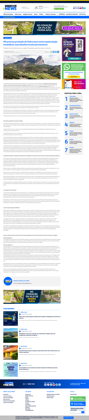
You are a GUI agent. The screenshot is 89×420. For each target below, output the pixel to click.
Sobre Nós (5, 394)
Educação (27, 409)
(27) (30, 384)
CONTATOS (82, 14)
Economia (27, 404)
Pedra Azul (18, 14)
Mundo (27, 403)
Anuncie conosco (7, 396)
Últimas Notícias (8, 14)
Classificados (73, 394)
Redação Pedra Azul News (53, 394)
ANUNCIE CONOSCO (72, 14)
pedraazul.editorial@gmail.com (24, 283)
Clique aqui (59, 8)
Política (27, 400)
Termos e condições (8, 402)
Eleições (27, 407)
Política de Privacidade (37, 417)
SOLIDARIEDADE (29, 410)
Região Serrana (27, 14)
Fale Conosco (6, 399)
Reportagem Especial (30, 406)
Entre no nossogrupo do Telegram (79, 403)
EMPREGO (62, 14)
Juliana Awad (50, 397)
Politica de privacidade (9, 401)
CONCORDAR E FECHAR (68, 417)
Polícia (41, 14)
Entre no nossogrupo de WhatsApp (79, 398)
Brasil (35, 14)
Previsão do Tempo (30, 401)
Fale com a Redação (8, 397)
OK (82, 412)
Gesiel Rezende (50, 396)
